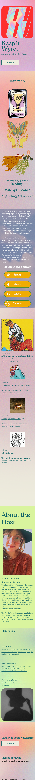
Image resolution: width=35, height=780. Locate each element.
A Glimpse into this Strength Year (17, 356)
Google (17, 294)
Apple (17, 284)
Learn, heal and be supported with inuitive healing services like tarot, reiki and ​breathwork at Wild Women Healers (16, 668)
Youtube (17, 303)
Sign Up (10, 63)
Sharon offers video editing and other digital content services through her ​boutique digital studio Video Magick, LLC (17, 652)
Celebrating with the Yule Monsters (16, 385)
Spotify (17, 274)
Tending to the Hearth (11, 419)
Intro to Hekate (7, 453)
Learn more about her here (11, 609)
